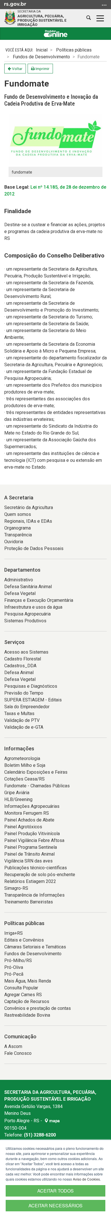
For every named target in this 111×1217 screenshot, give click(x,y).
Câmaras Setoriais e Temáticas (35, 947)
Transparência (18, 535)
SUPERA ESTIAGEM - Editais (33, 700)
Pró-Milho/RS (18, 960)
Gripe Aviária (16, 792)
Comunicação (20, 1036)
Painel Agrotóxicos (23, 826)
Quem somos (17, 514)
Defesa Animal (19, 672)
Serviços (14, 642)
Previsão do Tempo (23, 693)
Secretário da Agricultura (28, 507)
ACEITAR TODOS (55, 1190)
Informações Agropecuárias (31, 806)
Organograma (17, 528)
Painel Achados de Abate (29, 820)
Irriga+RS (13, 933)
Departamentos (22, 570)
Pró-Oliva (13, 967)
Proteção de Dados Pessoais (33, 548)
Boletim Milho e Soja (24, 765)
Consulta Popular (21, 988)
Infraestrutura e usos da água (33, 607)
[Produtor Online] (55, 33)
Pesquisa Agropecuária (27, 614)
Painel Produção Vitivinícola (32, 833)
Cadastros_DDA (20, 665)
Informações (19, 748)
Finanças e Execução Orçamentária (38, 600)
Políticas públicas (74, 50)
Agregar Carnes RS (23, 994)
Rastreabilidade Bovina (27, 1015)
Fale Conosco (18, 1053)
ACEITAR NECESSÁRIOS (55, 1205)
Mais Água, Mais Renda (27, 981)
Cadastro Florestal (22, 659)
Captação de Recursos (26, 1001)
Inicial (42, 50)
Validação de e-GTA (23, 727)
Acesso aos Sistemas (26, 652)
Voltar (16, 68)
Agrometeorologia (22, 758)
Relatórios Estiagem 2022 (30, 881)
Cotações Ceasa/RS (24, 779)
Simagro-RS (16, 888)
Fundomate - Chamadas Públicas (37, 785)
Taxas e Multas (19, 713)
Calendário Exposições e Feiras (35, 772)
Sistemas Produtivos (25, 620)
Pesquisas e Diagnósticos (30, 686)
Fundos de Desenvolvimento (41, 56)
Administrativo (18, 579)
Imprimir (42, 68)
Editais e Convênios (24, 940)
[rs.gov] (15, 4)
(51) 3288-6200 (40, 1135)
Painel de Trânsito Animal (29, 854)
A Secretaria (18, 498)
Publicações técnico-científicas (35, 867)
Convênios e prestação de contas (37, 1008)
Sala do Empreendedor (27, 706)
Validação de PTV (22, 720)
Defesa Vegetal (20, 593)
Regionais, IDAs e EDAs (28, 521)
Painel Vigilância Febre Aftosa (34, 840)
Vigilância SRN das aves (28, 861)
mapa (54, 1121)
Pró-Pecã (13, 974)
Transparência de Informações (34, 895)
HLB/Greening (18, 799)
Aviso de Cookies (86, 1179)
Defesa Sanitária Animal (28, 586)
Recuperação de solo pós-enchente (39, 874)
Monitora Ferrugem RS (26, 813)
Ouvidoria (13, 541)
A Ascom (13, 1046)
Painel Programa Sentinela (30, 847)
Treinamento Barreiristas (28, 902)
